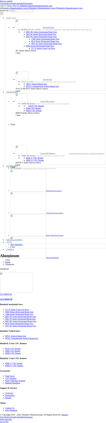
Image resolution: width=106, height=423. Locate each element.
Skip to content (6, 1)
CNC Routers (10, 378)
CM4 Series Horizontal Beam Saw (19, 314)
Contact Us (9, 408)
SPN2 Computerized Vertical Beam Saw (21, 338)
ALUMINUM (6, 294)
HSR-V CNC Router (13, 363)
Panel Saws (10, 376)
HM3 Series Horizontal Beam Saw (19, 312)
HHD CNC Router (13, 353)
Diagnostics (10, 395)
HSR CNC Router (12, 351)
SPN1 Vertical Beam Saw (15, 336)
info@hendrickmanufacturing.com (38, 6)
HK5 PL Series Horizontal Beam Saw (20, 316)
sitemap (65, 415)
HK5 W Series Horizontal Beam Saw (20, 319)
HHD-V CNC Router (14, 366)
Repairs (8, 398)
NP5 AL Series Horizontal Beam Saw (20, 326)
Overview (9, 393)
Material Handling (12, 383)
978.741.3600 (18, 6)
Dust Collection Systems (15, 381)
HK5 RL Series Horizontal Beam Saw (20, 321)
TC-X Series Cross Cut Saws (17, 309)
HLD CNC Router (13, 349)
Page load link (6, 419)
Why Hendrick (11, 410)
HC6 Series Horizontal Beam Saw (19, 323)
